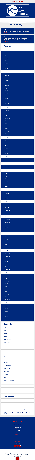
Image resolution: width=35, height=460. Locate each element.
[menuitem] (17, 433)
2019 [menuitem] (5, 189)
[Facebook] (15, 446)
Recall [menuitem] (5, 377)
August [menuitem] (7, 85)
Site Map (17, 440)
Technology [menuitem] (6, 388)
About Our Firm (17, 434)
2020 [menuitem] (6, 170)
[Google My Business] (20, 446)
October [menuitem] (7, 80)
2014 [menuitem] (6, 272)
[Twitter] (17, 446)
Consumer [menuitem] (6, 350)
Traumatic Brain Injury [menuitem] (8, 391)
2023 (4, 20)
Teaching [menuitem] (6, 386)
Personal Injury (17, 435)
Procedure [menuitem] (6, 374)
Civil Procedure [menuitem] (7, 342)
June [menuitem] (6, 55)
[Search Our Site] (22, 1)
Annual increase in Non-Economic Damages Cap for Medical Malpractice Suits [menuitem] (16, 400)
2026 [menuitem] (5, 49)
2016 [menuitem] (5, 233)
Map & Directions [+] (17, 428)
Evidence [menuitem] (6, 356)
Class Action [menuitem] (6, 345)
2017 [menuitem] (5, 216)
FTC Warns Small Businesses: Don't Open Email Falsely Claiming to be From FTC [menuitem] (17, 413)
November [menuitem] (7, 77)
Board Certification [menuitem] (8, 339)
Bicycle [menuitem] (5, 336)
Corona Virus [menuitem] (6, 353)
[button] (33, 458)
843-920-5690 (16, 1)
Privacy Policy (17, 441)
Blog (17, 437)
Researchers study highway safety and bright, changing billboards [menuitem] (17, 409)
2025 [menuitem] (6, 71)
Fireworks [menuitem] (6, 359)
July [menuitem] (6, 52)
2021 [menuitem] (5, 163)
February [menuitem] (7, 65)
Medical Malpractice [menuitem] (8, 368)
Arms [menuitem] (5, 327)
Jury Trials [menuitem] (6, 362)
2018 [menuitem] (6, 201)
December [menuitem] (7, 75)
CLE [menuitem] (5, 348)
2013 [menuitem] (6, 302)
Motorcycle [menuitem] (6, 371)
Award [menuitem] (5, 333)
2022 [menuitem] (5, 156)
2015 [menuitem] (6, 250)
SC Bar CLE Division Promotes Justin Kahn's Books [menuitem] (14, 406)
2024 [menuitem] (6, 107)
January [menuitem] (7, 68)
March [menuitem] (7, 63)
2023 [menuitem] (6, 137)
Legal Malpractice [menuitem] (7, 365)
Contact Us (18, 438)
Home (17, 432)
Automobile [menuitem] (6, 330)
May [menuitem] (6, 58)
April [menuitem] (6, 60)
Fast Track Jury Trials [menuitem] (8, 403)
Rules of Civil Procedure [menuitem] (9, 380)
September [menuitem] (7, 82)
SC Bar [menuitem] (5, 383)
